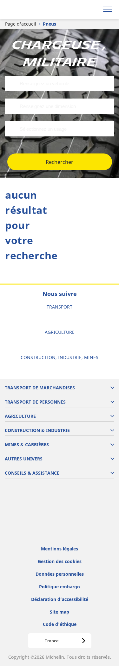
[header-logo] (30, 9)
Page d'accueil (20, 24)
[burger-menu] (107, 9)
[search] (92, 9)
